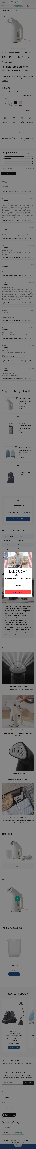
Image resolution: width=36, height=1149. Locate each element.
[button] (18, 585)
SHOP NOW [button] (18, 592)
